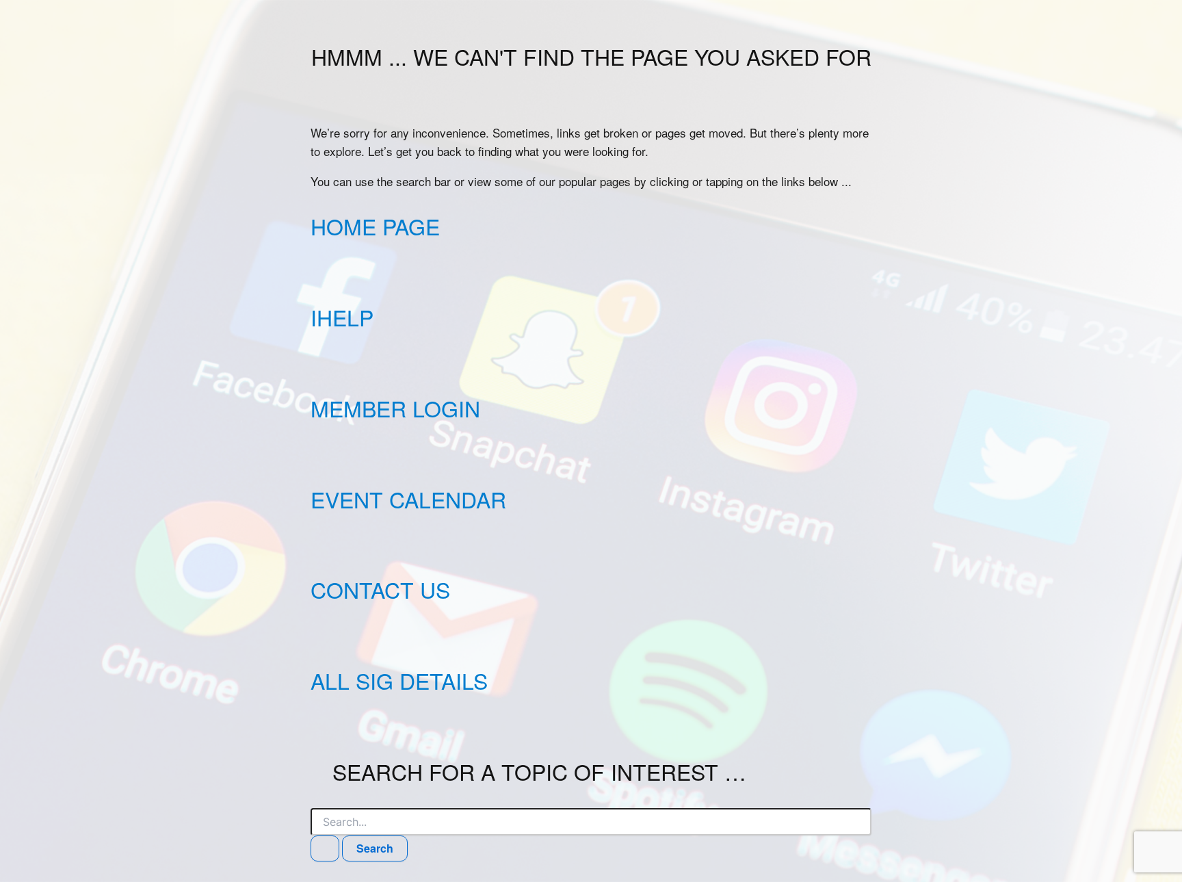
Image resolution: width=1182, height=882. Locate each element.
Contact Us (380, 589)
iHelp (342, 317)
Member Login (395, 408)
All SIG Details (399, 680)
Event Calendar (408, 499)
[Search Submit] (325, 848)
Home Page (375, 226)
